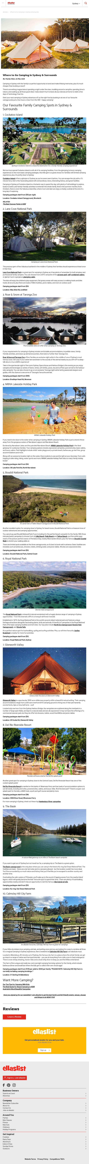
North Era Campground (63, 625)
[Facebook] (4, 1086)
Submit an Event (9, 1093)
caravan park (62, 275)
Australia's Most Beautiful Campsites (16, 989)
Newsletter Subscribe (10, 1103)
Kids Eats (6, 1125)
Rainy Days (7, 1139)
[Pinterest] (9, 1086)
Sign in (10, 1078)
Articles (5, 12)
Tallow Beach (62, 536)
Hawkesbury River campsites (50, 801)
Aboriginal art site (61, 882)
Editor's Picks (7, 1144)
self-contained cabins (76, 275)
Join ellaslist (20, 1078)
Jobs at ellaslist (8, 1110)
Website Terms (30, 1159)
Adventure (7, 1142)
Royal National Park (13, 614)
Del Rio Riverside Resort (12, 786)
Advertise (6, 1096)
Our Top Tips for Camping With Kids (16, 984)
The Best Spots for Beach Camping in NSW (19, 987)
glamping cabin (29, 277)
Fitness (5, 1122)
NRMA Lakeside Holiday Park (62, 446)
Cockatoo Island (9, 178)
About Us (6, 1106)
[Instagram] (14, 1086)
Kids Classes (7, 1120)
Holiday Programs (9, 1129)
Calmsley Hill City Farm (58, 952)
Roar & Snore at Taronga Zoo (14, 357)
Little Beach (40, 536)
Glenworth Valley (9, 700)
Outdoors (6, 1149)
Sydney (75, 3)
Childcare (6, 1127)
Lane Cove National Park (12, 272)
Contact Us (7, 1108)
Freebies (6, 1137)
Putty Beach (49, 536)
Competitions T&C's (57, 1159)
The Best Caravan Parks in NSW (14, 204)
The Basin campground (12, 867)
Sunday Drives (8, 1146)
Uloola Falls (21, 627)
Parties (5, 1118)
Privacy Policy (42, 1159)
